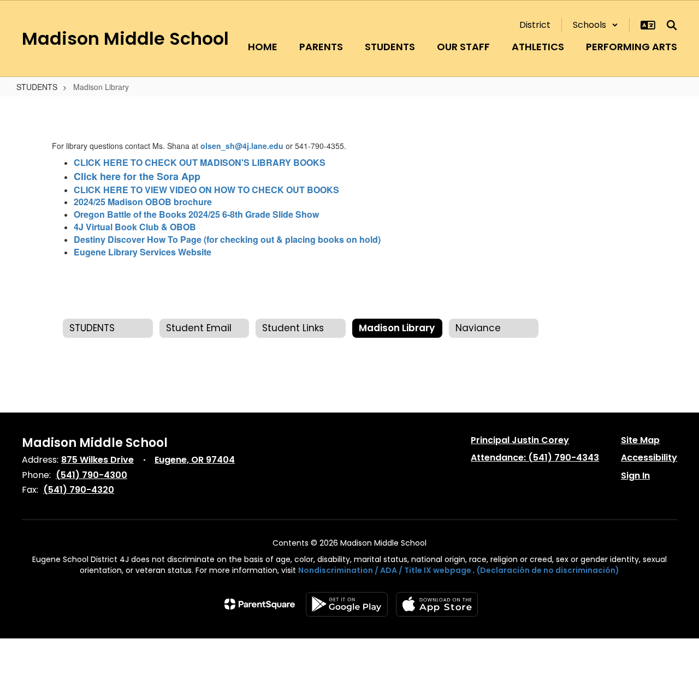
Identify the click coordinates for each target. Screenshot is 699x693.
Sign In (635, 475)
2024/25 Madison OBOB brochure (143, 201)
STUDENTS (36, 86)
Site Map (640, 440)
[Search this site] (671, 25)
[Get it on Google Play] (347, 604)
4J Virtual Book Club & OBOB (135, 226)
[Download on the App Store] (437, 604)
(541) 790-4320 (78, 489)
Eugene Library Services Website (142, 252)
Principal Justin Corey (520, 440)
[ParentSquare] (260, 604)
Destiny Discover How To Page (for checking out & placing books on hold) (227, 239)
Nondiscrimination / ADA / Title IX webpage (384, 570)
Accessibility (649, 457)
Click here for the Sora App (138, 176)
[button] (595, 25)
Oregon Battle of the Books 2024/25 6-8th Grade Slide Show (196, 214)
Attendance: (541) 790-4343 (535, 457)
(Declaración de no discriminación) (548, 570)
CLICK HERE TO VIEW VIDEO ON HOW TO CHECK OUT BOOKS (206, 189)
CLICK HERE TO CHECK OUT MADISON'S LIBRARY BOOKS (199, 162)
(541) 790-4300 (91, 475)
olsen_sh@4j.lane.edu (241, 145)
